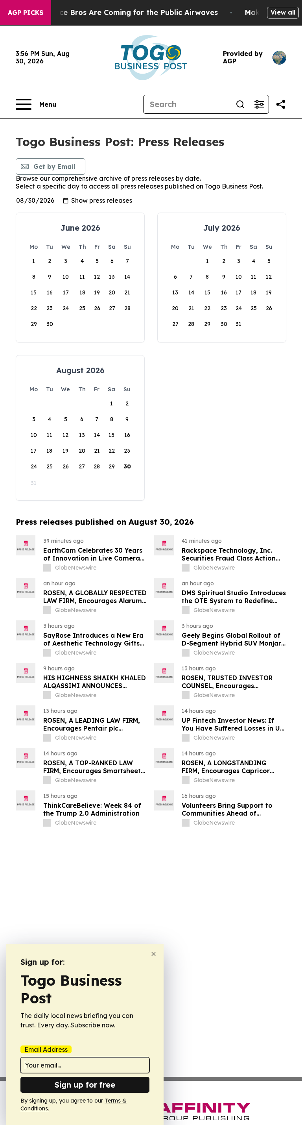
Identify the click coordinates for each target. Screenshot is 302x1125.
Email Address (46, 1049)
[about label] (47, 568)
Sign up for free (85, 1085)
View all (283, 12)
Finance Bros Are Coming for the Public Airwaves (129, 12)
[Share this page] (280, 104)
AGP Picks (25, 13)
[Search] (240, 104)
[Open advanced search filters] (259, 104)
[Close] (153, 954)
